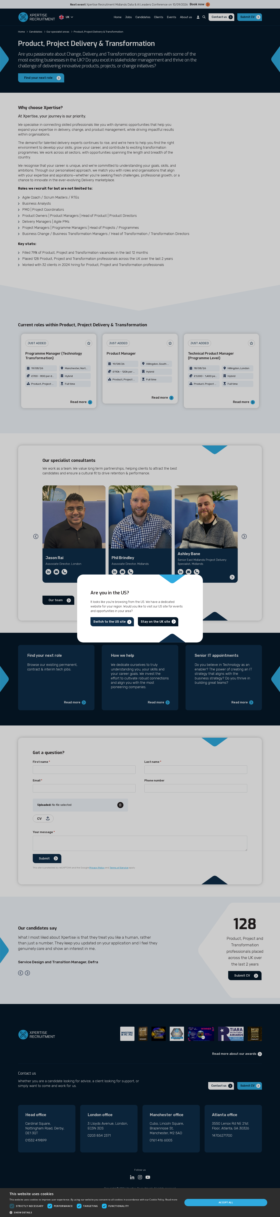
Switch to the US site (109, 621)
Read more (171, 1199)
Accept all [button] (226, 1202)
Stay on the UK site (155, 621)
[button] (94, 1212)
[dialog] (140, 1202)
